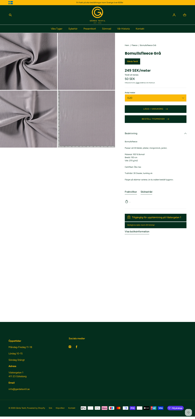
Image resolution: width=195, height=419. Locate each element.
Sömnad (106, 28)
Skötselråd (146, 191)
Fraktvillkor (131, 191)
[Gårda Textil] (97, 15)
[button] (10, 15)
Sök (50, 408)
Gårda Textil (21, 408)
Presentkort (89, 28)
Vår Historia (123, 28)
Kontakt (140, 28)
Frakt (137, 83)
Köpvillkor (60, 408)
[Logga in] (174, 15)
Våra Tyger (56, 28)
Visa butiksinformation (137, 231)
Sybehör (72, 28)
